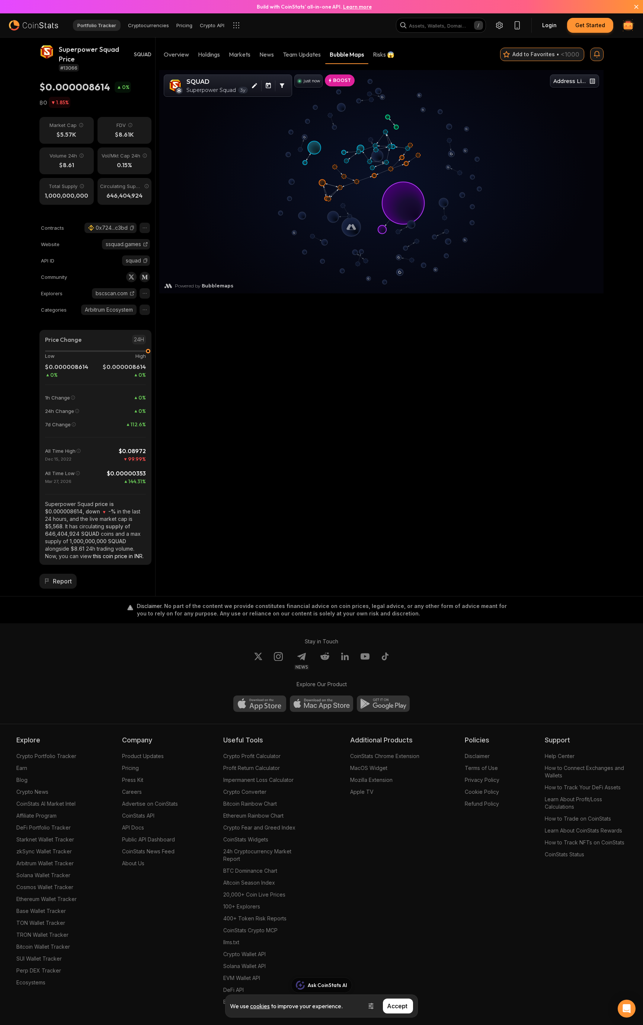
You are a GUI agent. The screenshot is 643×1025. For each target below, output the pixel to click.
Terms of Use (481, 768)
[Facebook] (385, 661)
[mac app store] (321, 703)
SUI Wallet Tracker (39, 958)
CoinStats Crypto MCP (250, 930)
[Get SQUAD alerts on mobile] (597, 54)
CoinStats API (138, 815)
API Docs (133, 827)
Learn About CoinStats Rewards (583, 830)
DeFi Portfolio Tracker (43, 827)
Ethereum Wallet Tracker (46, 899)
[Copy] (132, 228)
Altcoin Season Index (249, 882)
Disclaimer (477, 756)
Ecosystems (30, 982)
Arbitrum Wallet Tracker (45, 863)
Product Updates (143, 756)
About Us (133, 863)
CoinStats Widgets (245, 839)
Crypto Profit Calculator (252, 756)
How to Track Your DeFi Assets (583, 787)
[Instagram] (278, 661)
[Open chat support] (627, 1009)
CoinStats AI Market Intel (46, 803)
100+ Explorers (241, 906)
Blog (22, 780)
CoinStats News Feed (148, 851)
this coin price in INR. (118, 556)
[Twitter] (131, 277)
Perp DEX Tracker (38, 970)
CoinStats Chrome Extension (384, 756)
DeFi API (233, 990)
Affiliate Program (36, 815)
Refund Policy (482, 803)
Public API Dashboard (148, 839)
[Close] (631, 7)
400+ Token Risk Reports (255, 918)
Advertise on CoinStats (150, 803)
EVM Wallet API (241, 978)
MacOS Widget (368, 768)
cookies (260, 1006)
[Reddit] (324, 661)
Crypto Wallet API (244, 954)
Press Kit (132, 780)
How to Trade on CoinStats (578, 818)
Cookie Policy (482, 792)
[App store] (259, 703)
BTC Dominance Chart (250, 871)
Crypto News (32, 792)
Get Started (590, 25)
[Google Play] (383, 703)
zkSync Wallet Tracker (44, 851)
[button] (132, 228)
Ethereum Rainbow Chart (253, 815)
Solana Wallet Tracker (43, 875)
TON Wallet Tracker (40, 923)
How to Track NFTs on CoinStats (584, 842)
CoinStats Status (564, 854)
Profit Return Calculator (251, 768)
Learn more (357, 6)
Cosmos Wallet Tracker (44, 887)
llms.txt (231, 942)
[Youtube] (365, 661)
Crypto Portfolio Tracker (46, 756)
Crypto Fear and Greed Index (259, 827)
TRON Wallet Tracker (42, 935)
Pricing (130, 768)
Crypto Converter (244, 792)
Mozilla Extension (371, 780)
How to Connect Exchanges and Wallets (584, 772)
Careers (132, 792)
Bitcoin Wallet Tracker (43, 946)
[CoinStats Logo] (33, 25)
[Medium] (145, 277)
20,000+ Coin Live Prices (254, 894)
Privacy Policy (482, 780)
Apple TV (362, 792)
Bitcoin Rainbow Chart (250, 803)
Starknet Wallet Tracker (45, 839)
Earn (21, 768)
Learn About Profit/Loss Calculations (573, 803)
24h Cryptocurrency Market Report (257, 855)
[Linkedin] (344, 661)
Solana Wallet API (244, 966)
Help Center (560, 756)
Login (549, 25)
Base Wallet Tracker (41, 911)
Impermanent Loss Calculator (258, 780)
